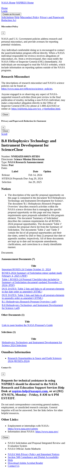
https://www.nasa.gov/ (46, 431)
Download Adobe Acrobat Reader (25, 463)
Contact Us (13, 466)
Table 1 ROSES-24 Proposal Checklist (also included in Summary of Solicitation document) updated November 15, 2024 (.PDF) (32, 282)
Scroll (4, 134)
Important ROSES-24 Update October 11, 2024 (26, 269)
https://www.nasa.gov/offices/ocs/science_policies (26, 88)
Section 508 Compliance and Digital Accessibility (33, 457)
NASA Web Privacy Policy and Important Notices (33, 454)
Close (5, 114)
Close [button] (18, 149)
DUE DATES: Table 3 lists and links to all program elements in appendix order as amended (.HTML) (33, 296)
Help (10, 460)
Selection (6, 182)
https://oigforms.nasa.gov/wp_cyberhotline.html (35, 108)
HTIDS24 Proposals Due (15, 178)
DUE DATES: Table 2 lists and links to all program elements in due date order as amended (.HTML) (33, 290)
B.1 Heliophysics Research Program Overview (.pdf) (29, 301)
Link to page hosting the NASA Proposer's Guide (27, 325)
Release (6, 175)
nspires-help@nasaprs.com (30, 391)
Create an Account (11, 14)
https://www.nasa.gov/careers (23, 428)
